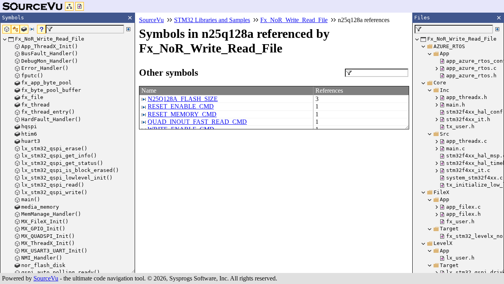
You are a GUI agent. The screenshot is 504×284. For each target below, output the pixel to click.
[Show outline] (69, 6)
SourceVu (45, 278)
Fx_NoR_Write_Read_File (294, 20)
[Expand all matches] (128, 29)
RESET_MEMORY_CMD (182, 114)
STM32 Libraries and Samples (212, 20)
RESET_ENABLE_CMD (181, 106)
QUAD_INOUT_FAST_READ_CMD (197, 121)
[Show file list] (79, 6)
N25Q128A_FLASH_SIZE (183, 98)
